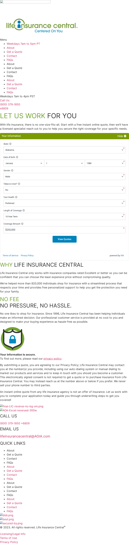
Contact (12, 55)
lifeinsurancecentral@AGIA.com (25, 436)
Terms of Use (8, 538)
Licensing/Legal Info (13, 534)
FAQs (10, 60)
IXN (122, 255)
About (10, 47)
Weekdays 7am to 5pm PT (23, 43)
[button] (64, 40)
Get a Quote (14, 51)
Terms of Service (10, 255)
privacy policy (52, 358)
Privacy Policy (27, 255)
